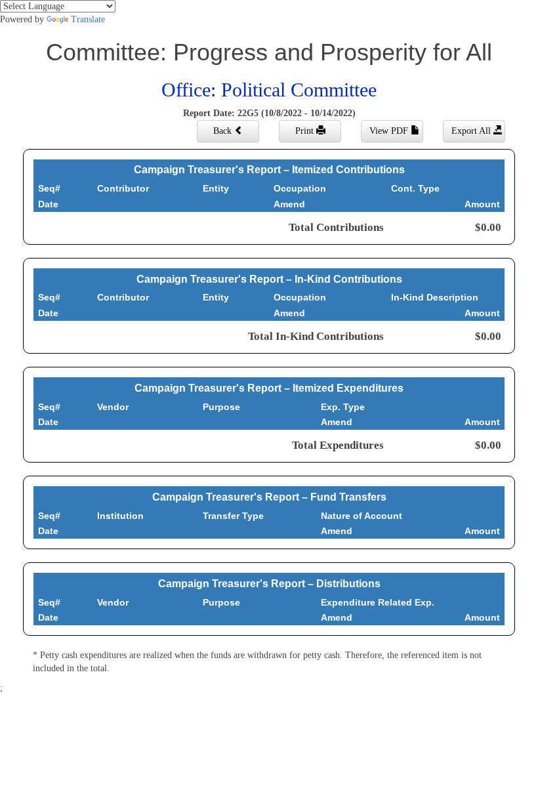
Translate (88, 19)
